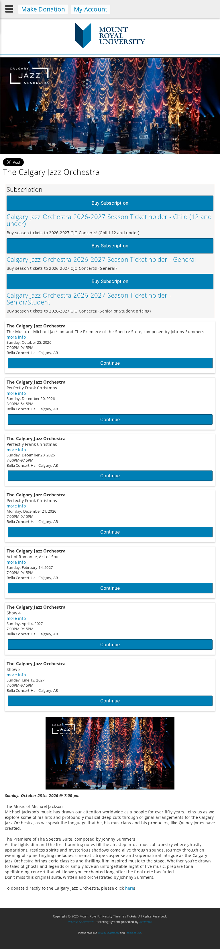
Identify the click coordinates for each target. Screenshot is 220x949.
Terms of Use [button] (133, 933)
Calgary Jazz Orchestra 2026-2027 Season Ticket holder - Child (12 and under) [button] (109, 220)
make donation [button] (43, 9)
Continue (110, 363)
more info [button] (16, 337)
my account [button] (90, 9)
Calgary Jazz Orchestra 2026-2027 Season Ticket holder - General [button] (101, 259)
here (129, 888)
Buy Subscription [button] (110, 203)
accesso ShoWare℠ (81, 921)
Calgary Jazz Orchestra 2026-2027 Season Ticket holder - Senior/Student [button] (89, 298)
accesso (146, 921)
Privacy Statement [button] (108, 933)
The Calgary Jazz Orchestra (36, 326)
